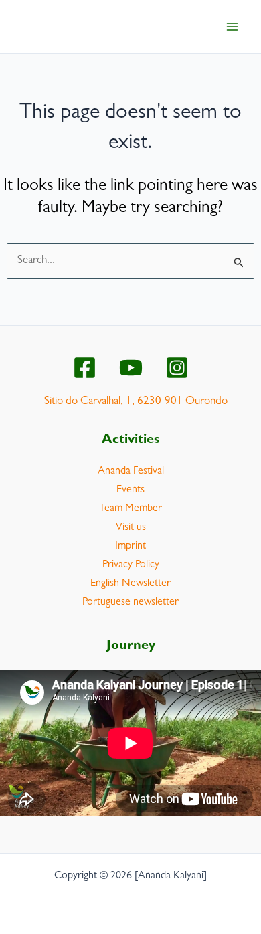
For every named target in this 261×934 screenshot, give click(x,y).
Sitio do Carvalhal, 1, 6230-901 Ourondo (136, 401)
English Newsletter (130, 584)
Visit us (131, 528)
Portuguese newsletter (130, 602)
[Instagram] (177, 367)
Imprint (130, 546)
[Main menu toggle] (232, 26)
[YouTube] (131, 367)
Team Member (130, 509)
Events (130, 490)
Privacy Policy (130, 565)
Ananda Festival (131, 471)
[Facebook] (84, 367)
